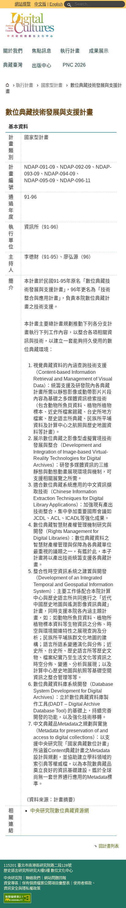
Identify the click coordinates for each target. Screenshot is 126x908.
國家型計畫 (51, 85)
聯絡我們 (33, 878)
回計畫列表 (109, 846)
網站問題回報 (55, 878)
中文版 (40, 4)
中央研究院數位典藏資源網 (59, 810)
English (56, 4)
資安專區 (11, 883)
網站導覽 (23, 4)
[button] (14, 51)
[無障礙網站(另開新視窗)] (17, 898)
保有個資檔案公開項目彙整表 (46, 883)
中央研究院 (13, 878)
